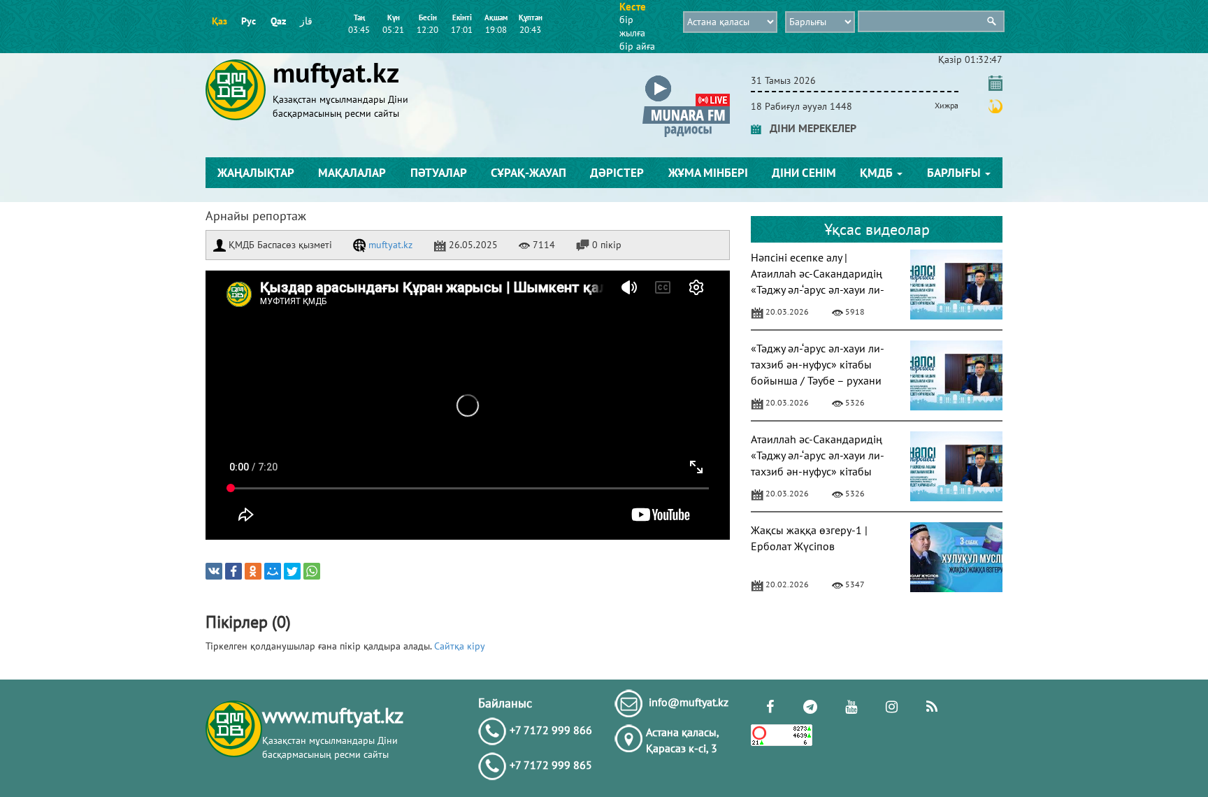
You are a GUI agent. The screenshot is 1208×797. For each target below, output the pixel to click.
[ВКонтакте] (214, 571)
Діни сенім (804, 172)
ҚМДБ (878, 172)
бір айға (637, 46)
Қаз (219, 21)
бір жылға (632, 26)
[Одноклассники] (253, 571)
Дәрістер (617, 172)
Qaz (278, 21)
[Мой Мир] (272, 571)
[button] (686, 77)
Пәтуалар (438, 172)
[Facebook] (233, 571)
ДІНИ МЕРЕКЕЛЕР (808, 128)
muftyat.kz (389, 244)
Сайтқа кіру (459, 646)
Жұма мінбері (708, 172)
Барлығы (955, 172)
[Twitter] (292, 571)
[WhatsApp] (311, 571)
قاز (306, 21)
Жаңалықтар (255, 172)
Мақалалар (352, 172)
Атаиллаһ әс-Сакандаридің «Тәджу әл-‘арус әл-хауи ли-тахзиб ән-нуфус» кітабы (817, 455)
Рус (248, 21)
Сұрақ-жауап (528, 172)
